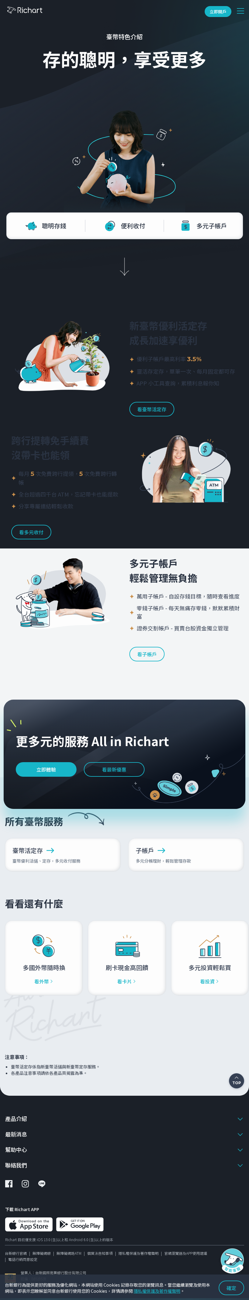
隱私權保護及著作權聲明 (138, 1253)
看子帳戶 (147, 654)
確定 (231, 1288)
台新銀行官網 (16, 1253)
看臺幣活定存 (151, 409)
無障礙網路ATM (68, 1253)
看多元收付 (31, 532)
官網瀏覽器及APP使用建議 (185, 1253)
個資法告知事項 (100, 1253)
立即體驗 (46, 769)
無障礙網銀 (41, 1253)
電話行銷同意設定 (22, 1259)
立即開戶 (218, 11)
